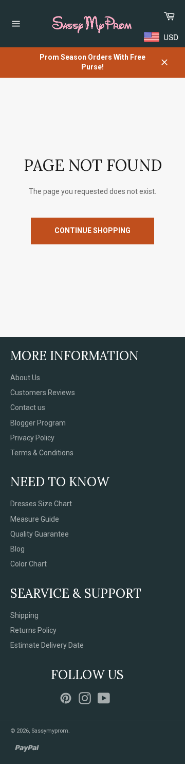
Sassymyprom (49, 730)
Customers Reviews (42, 392)
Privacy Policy (32, 438)
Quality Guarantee (39, 534)
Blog (17, 549)
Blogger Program (38, 423)
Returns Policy (33, 630)
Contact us (27, 407)
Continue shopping (92, 230)
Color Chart (28, 564)
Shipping (24, 615)
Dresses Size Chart (41, 504)
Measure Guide (34, 519)
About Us (25, 378)
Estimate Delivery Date (47, 645)
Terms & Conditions (41, 453)
